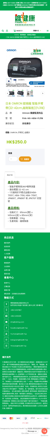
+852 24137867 (16, 310)
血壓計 (27, 132)
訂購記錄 (7, 286)
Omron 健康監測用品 (32, 113)
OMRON (13, 132)
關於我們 (7, 243)
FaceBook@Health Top (19, 328)
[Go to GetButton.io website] (44, 435)
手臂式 (21, 132)
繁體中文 (36, 31)
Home (16, 35)
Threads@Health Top (18, 346)
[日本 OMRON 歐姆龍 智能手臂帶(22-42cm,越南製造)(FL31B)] (25, 67)
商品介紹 (10, 175)
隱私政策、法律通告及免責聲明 (14, 294)
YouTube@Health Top (18, 334)
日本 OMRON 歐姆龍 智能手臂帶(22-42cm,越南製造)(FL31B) (25, 37)
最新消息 (7, 274)
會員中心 (7, 283)
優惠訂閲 (7, 290)
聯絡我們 (7, 263)
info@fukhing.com (17, 322)
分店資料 (7, 266)
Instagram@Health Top (19, 340)
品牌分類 (7, 270)
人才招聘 (7, 254)
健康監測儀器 (31, 35)
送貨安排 (7, 246)
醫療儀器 (23, 35)
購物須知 (7, 250)
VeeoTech (14, 428)
